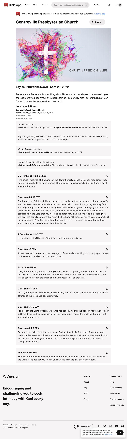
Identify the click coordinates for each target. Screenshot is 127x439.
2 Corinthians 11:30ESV (30, 234)
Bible (27, 5)
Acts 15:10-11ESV (27, 267)
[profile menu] (118, 4)
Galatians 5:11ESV (27, 288)
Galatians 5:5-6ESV (28, 307)
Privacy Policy (24, 425)
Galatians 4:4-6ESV (28, 328)
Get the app (98, 5)
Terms (33, 425)
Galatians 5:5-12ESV (29, 197)
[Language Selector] (109, 4)
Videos (44, 5)
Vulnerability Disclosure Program (15, 428)
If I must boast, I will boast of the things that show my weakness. (50, 238)
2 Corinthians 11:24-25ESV (32, 176)
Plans (35, 5)
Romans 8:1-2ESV (27, 352)
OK (120, 432)
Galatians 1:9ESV (27, 249)
